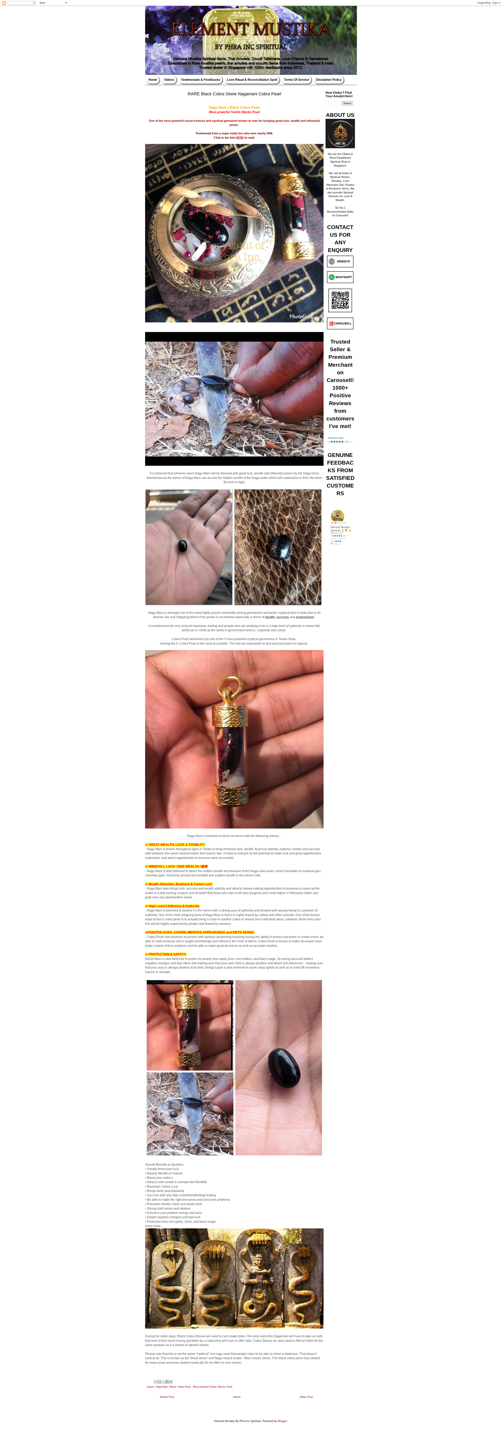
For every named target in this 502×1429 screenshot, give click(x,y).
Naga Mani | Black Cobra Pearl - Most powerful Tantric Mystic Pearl (194, 1386)
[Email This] (156, 1382)
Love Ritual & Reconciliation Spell (252, 79)
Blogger (282, 1421)
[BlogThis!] (160, 1382)
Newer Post (167, 1396)
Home (152, 79)
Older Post (306, 1396)
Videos (169, 79)
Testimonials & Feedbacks (200, 79)
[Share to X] (163, 1382)
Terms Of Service (296, 79)
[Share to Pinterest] (171, 1382)
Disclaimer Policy (329, 79)
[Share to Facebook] (167, 1382)
